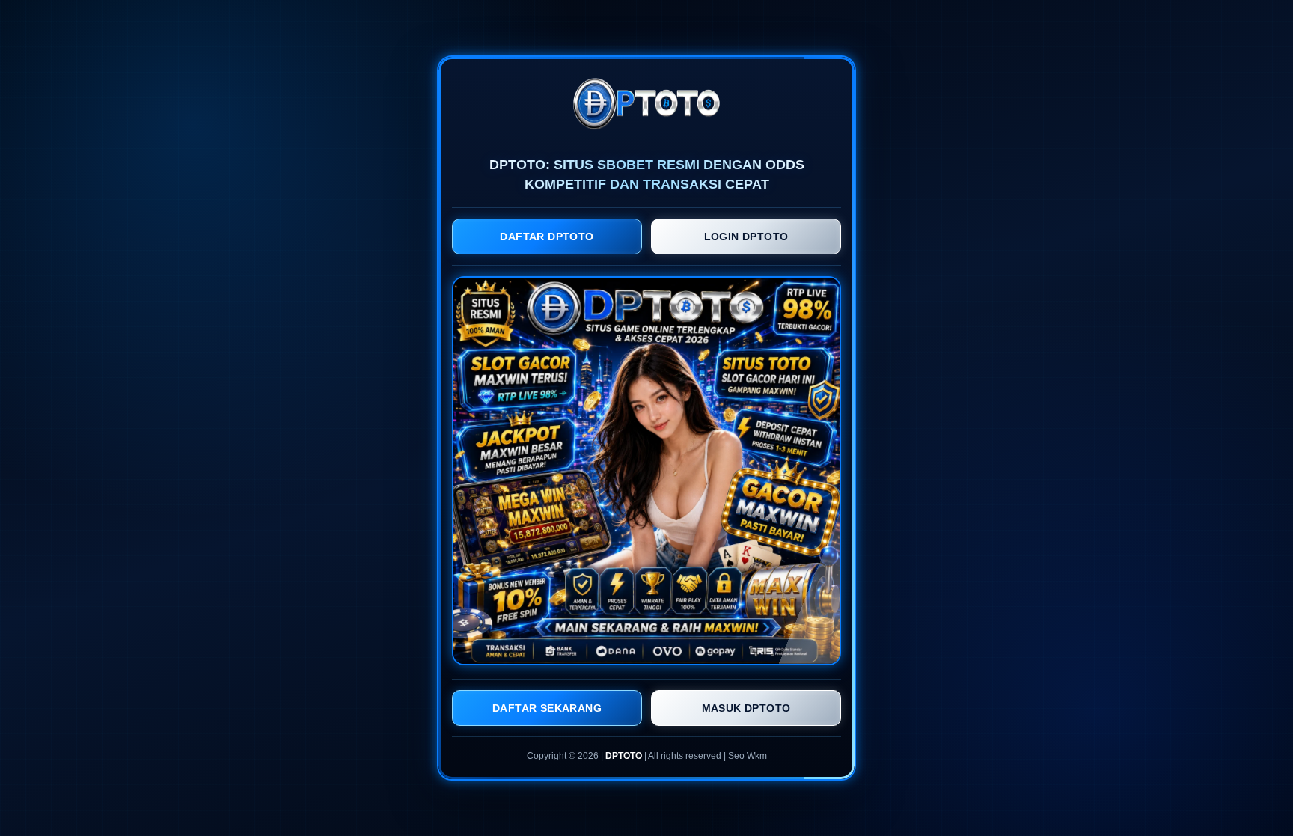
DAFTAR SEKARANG (547, 708)
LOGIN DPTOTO (746, 236)
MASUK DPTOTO (746, 708)
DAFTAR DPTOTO (546, 236)
